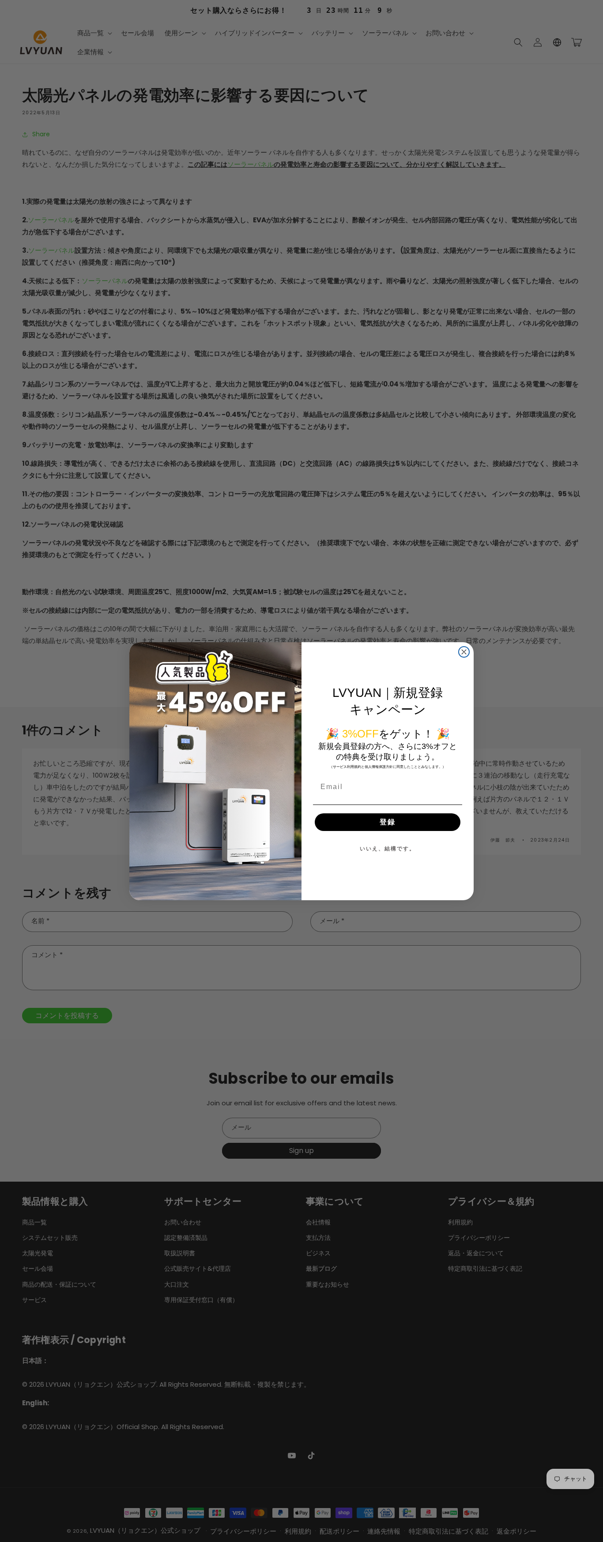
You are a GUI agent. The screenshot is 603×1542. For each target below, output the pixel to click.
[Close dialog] (464, 652)
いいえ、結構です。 (387, 849)
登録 (388, 822)
